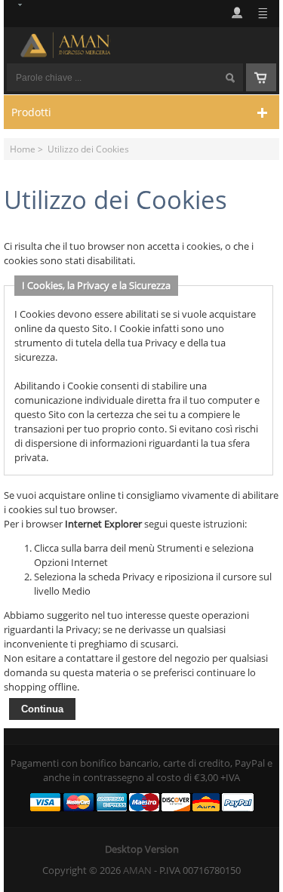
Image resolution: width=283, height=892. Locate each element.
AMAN (137, 870)
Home (22, 149)
